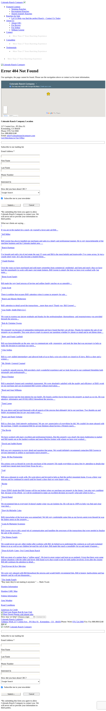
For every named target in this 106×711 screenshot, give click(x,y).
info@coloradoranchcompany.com (21, 136)
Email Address (7, 151)
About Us (10, 21)
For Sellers (15, 27)
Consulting (10, 40)
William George (17, 30)
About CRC (16, 23)
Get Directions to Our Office (12, 138)
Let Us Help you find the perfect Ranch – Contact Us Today (36, 18)
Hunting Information (9, 586)
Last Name (5, 168)
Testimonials (11, 47)
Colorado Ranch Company (12, 619)
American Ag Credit (9, 610)
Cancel (31, 205)
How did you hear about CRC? (14, 189)
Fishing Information (9, 596)
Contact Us (41, 617)
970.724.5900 (78, 622)
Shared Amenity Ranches (21, 14)
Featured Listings (13, 7)
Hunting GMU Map (9, 591)
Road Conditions (8, 605)
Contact (9, 32)
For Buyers (16, 25)
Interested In (6, 182)
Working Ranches (18, 9)
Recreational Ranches (20, 11)
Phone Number (7, 175)
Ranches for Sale (13, 16)
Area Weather (6, 600)
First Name (5, 161)
